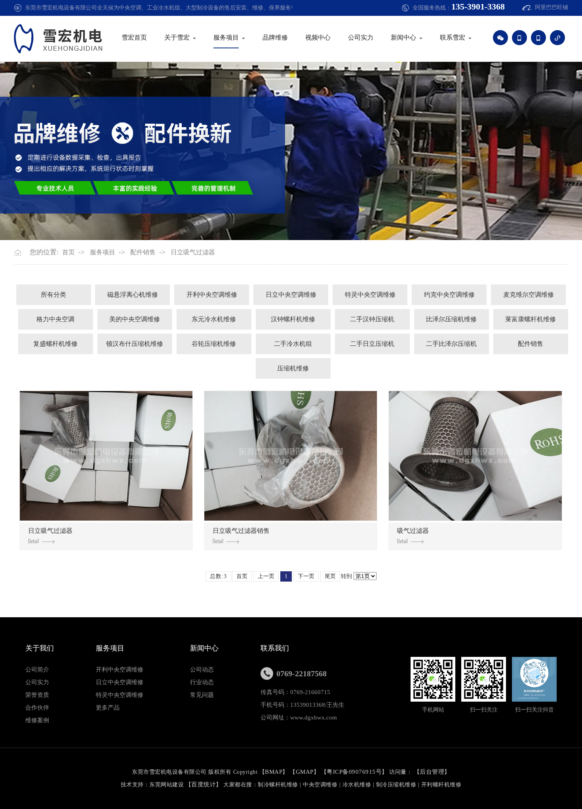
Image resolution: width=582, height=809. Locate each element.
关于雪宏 (177, 37)
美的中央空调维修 (134, 319)
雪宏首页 (134, 37)
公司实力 (360, 37)
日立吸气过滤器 (193, 252)
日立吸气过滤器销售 (241, 530)
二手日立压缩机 (372, 343)
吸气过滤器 (413, 530)
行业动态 (202, 682)
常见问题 (202, 695)
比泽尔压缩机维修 (451, 319)
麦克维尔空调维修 (528, 294)
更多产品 (108, 707)
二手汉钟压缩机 (372, 319)
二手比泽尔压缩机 (451, 343)
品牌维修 (275, 37)
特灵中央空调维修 (370, 294)
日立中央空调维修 (291, 294)
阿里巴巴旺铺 (551, 7)
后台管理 (432, 772)
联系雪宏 (452, 37)
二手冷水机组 (293, 343)
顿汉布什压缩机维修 (134, 343)
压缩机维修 (293, 368)
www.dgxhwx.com (313, 717)
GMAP (305, 772)
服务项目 (226, 37)
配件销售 (143, 252)
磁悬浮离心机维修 (132, 294)
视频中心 (318, 37)
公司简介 (37, 669)
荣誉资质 (37, 695)
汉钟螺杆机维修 (293, 319)
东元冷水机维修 (214, 319)
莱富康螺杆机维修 (530, 319)
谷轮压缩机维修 (214, 343)
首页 (68, 252)
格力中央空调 (55, 319)
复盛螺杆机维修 (55, 343)
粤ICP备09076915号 (354, 772)
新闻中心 (403, 37)
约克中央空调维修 (449, 294)
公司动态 (202, 669)
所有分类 (53, 294)
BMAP (273, 772)
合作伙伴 (37, 707)
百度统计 (203, 784)
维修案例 (37, 720)
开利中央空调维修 (211, 294)
